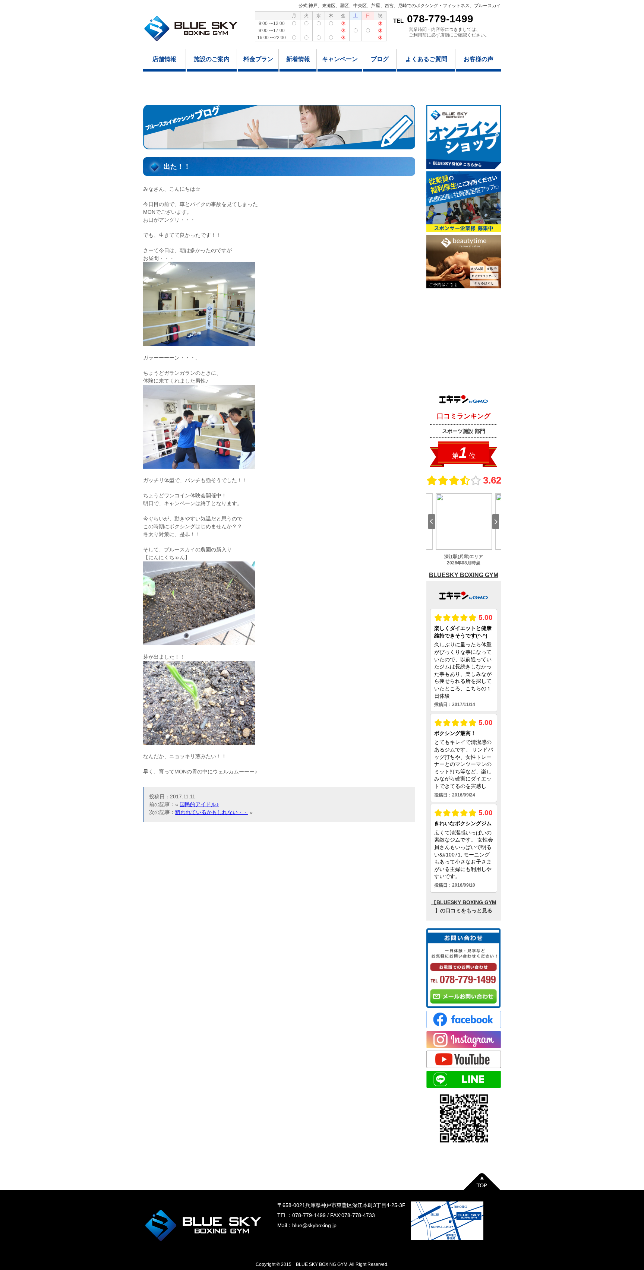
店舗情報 (164, 59)
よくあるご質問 (426, 59)
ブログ (380, 59)
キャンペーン (340, 59)
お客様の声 (478, 59)
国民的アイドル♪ (199, 804)
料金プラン (258, 59)
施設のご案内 (212, 59)
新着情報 (298, 59)
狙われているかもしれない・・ (211, 812)
